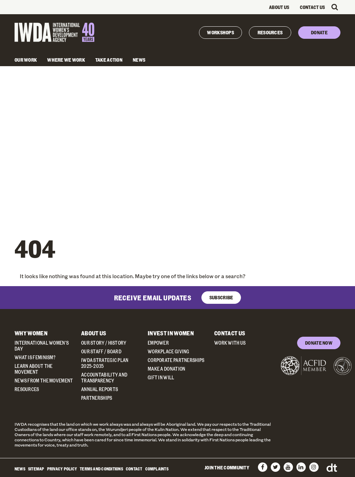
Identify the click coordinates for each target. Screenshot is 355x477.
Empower (158, 343)
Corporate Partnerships (176, 360)
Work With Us (230, 343)
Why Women (31, 333)
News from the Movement (44, 380)
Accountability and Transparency (104, 377)
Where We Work (66, 59)
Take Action (108, 59)
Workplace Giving (168, 351)
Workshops (220, 32)
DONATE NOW (318, 342)
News (139, 59)
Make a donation (166, 369)
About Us (279, 7)
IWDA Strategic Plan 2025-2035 (105, 363)
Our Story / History (104, 343)
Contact (134, 468)
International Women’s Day (42, 346)
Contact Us (312, 7)
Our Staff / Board (101, 351)
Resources (270, 32)
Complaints (156, 468)
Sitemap (36, 468)
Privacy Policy (62, 468)
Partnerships (96, 398)
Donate (319, 32)
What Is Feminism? (35, 357)
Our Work (26, 59)
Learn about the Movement (34, 369)
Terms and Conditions (101, 468)
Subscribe (221, 297)
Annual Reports (99, 389)
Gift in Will (161, 377)
